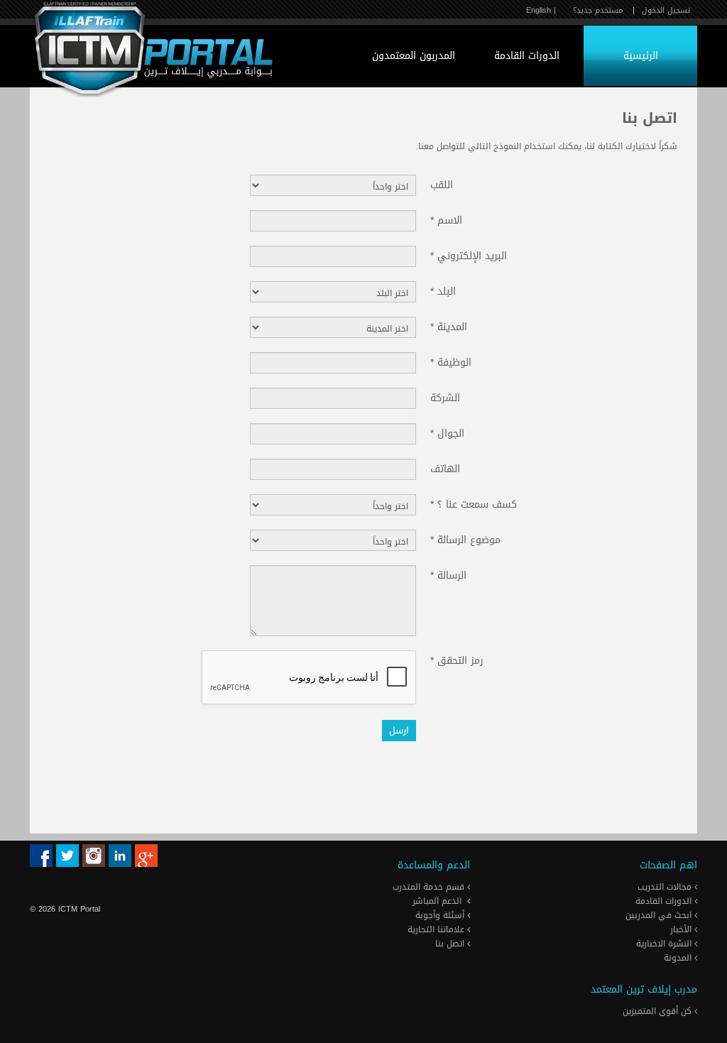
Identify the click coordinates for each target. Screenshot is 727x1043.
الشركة (445, 396)
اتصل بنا (451, 943)
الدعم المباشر (436, 901)
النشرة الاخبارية (665, 943)
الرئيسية (640, 55)
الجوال (447, 432)
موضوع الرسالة (465, 538)
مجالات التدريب (666, 887)
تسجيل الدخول (666, 10)
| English (541, 10)
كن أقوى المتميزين (658, 1011)
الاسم (446, 219)
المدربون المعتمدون (413, 55)
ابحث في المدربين (659, 915)
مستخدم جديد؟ (598, 10)
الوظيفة (450, 361)
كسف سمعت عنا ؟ (473, 503)
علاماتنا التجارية (437, 929)
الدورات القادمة (526, 55)
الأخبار (682, 929)
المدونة (679, 958)
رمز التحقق (456, 659)
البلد (443, 290)
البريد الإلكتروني (468, 254)
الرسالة (448, 574)
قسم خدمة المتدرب (430, 887)
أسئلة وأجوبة (441, 915)
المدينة (448, 325)
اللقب (441, 183)
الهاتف (445, 467)
